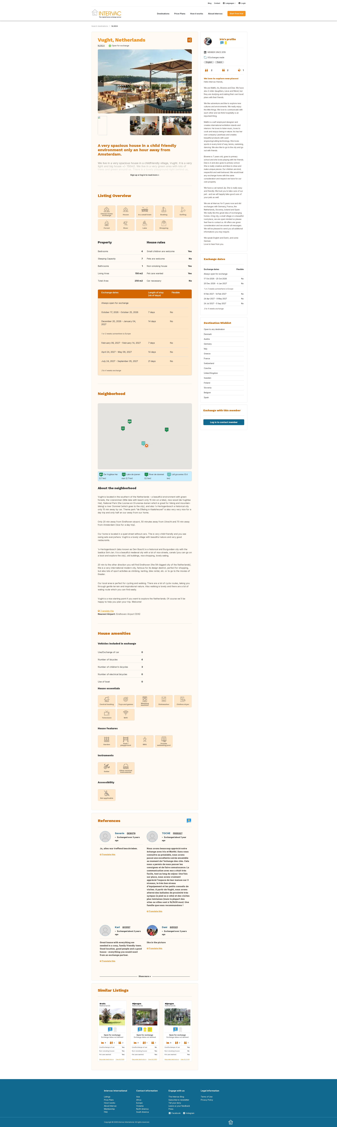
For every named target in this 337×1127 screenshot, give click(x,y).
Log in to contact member (224, 422)
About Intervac (110, 1106)
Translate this (107, 611)
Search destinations (99, 26)
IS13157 (126, 927)
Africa (138, 1100)
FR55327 (177, 833)
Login (243, 3)
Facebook (176, 1113)
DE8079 (131, 833)
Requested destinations (106, 1059)
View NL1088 (120, 1059)
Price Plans (109, 1100)
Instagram (190, 1113)
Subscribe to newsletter (178, 1100)
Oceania (139, 1106)
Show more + (145, 976)
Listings (107, 1097)
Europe (139, 1103)
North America (142, 1109)
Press (170, 1109)
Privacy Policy (207, 1100)
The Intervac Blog (176, 1097)
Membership (109, 1109)
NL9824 (114, 26)
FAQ (106, 1112)
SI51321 (174, 927)
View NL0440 (185, 1059)
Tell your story (174, 1103)
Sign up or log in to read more (144, 175)
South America (142, 1112)
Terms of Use (206, 1097)
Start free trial (236, 13)
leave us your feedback (179, 1106)
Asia (138, 1097)
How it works (109, 1103)
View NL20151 (152, 1059)
